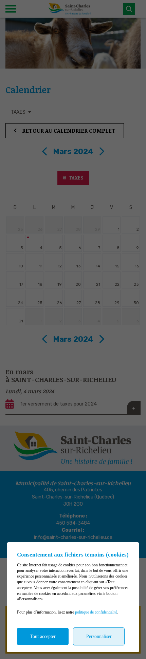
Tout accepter (43, 636)
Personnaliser (99, 636)
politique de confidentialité (96, 612)
